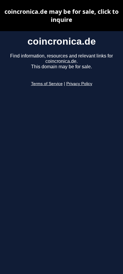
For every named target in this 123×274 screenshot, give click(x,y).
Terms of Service (47, 83)
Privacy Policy (79, 83)
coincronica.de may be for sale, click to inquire (61, 15)
